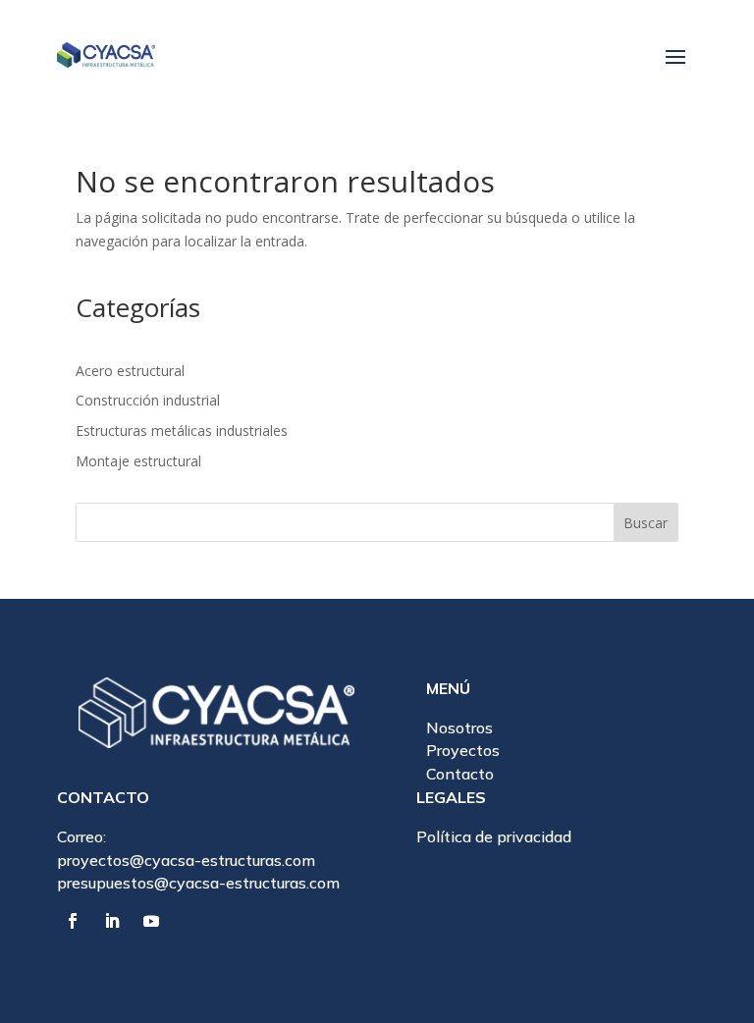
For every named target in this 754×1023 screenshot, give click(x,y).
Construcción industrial (148, 400)
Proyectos (463, 750)
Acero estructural (130, 370)
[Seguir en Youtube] (151, 921)
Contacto (460, 773)
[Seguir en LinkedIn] (112, 921)
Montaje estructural (138, 461)
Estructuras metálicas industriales (182, 430)
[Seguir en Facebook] (72, 921)
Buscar (645, 522)
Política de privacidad (493, 836)
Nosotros (459, 727)
